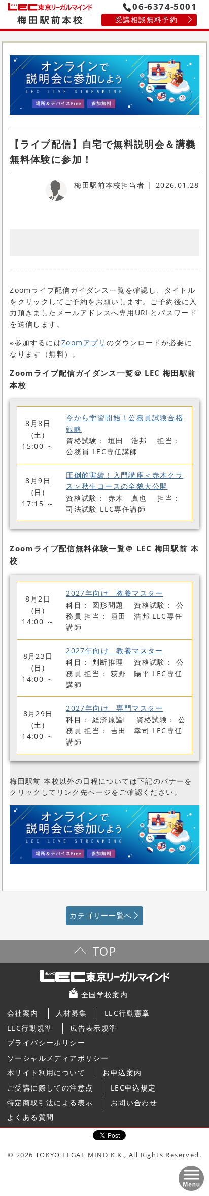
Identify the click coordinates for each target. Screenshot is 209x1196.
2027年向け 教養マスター (114, 593)
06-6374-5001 (164, 6)
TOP (104, 951)
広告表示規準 (93, 1028)
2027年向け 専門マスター (114, 708)
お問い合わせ (134, 1102)
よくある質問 (30, 1117)
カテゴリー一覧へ (100, 915)
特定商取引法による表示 (50, 1102)
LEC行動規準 (30, 1028)
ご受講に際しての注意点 (50, 1088)
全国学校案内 (104, 994)
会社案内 (23, 1013)
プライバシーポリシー (46, 1042)
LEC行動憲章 (127, 1013)
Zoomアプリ (84, 342)
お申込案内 (122, 1072)
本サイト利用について (46, 1072)
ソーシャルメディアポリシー (58, 1058)
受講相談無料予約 (146, 19)
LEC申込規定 (133, 1088)
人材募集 (71, 1013)
